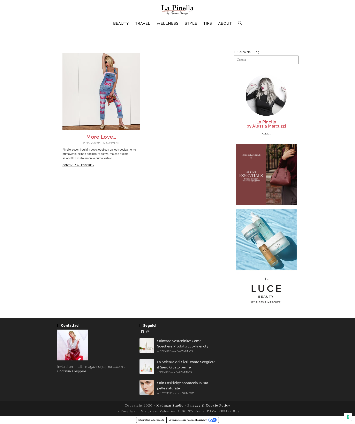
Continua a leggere (71, 371)
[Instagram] (147, 332)
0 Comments (185, 351)
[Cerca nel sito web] (266, 60)
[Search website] (240, 23)
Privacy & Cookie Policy (208, 405)
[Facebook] (142, 332)
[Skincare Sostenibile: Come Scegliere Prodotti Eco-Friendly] (146, 345)
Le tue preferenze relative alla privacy (188, 420)
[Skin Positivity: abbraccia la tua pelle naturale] (146, 387)
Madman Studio (169, 405)
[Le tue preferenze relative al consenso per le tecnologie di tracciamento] (348, 417)
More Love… (101, 137)
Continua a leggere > (78, 165)
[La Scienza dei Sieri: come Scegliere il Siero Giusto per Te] (146, 366)
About (266, 134)
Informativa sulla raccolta (151, 420)
